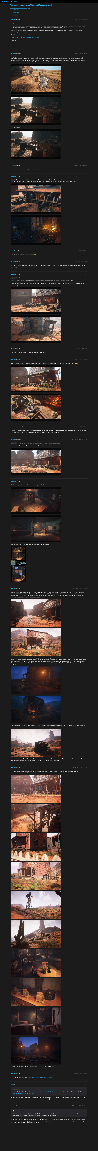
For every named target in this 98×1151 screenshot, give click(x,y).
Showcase (16, 9)
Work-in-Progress (16, 12)
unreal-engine (15, 15)
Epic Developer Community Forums (9, 1)
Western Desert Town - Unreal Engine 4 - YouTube (26, 37)
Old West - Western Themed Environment (31, 5)
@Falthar (13, 179)
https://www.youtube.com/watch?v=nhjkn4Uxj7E (25, 1093)
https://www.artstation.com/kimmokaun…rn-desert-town (30, 34)
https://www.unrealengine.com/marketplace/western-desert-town (47, 1091)
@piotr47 (13, 277)
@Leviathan (14, 443)
